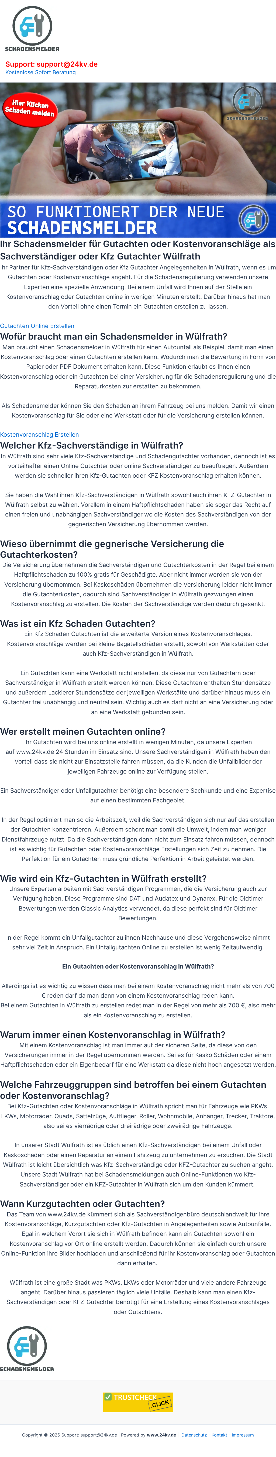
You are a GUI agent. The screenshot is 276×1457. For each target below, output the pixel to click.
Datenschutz (194, 1435)
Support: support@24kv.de (51, 64)
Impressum (243, 1435)
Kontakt (219, 1435)
